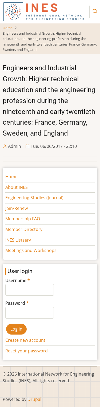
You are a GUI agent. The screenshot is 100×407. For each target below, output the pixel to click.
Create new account (25, 340)
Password (15, 303)
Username (15, 280)
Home (8, 27)
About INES (16, 187)
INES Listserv (18, 240)
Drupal (34, 399)
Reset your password (26, 351)
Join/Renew (16, 208)
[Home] (44, 11)
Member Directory (23, 229)
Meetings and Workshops (31, 250)
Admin (14, 146)
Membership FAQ (22, 219)
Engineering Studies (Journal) (34, 198)
